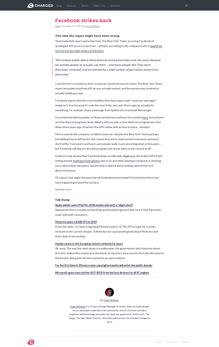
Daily (57, 26)
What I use (99, 5)
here (145, 117)
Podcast (71, 5)
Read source (63, 189)
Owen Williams (92, 26)
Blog (59, 5)
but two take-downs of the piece (84, 50)
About (84, 5)
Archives (115, 5)
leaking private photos (86, 160)
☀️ (186, 5)
